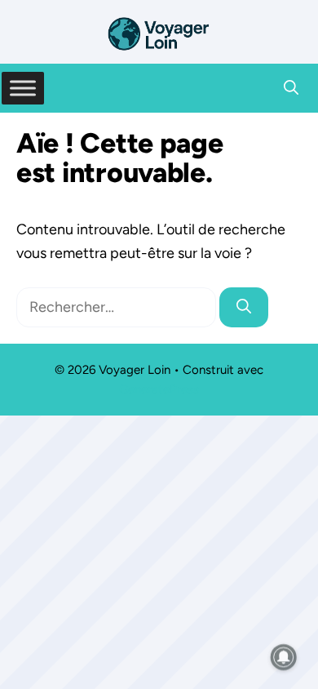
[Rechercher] (243, 307)
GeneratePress (159, 389)
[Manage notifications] (284, 657)
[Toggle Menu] (23, 88)
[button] (291, 88)
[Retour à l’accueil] (159, 33)
